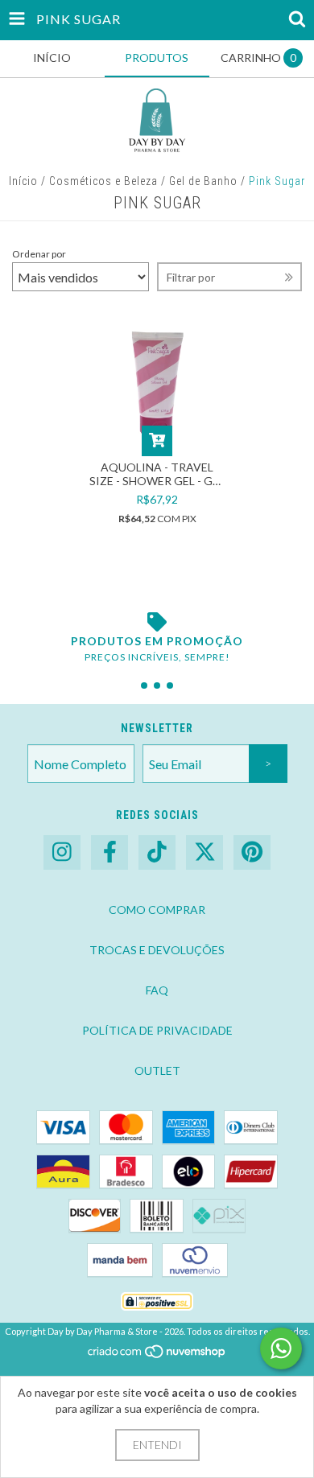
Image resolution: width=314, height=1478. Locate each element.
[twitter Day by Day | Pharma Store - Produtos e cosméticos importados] (204, 852)
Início (23, 181)
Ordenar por (39, 254)
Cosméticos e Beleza (103, 181)
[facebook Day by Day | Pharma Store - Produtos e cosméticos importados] (109, 852)
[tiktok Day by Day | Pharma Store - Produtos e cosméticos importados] (157, 852)
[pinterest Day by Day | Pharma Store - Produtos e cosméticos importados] (252, 852)
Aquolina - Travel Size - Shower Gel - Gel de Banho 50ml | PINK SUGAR (157, 474)
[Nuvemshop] (157, 1355)
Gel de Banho (203, 181)
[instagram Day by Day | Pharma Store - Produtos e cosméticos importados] (62, 852)
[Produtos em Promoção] (157, 622)
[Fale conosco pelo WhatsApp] (281, 1348)
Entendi (157, 1444)
